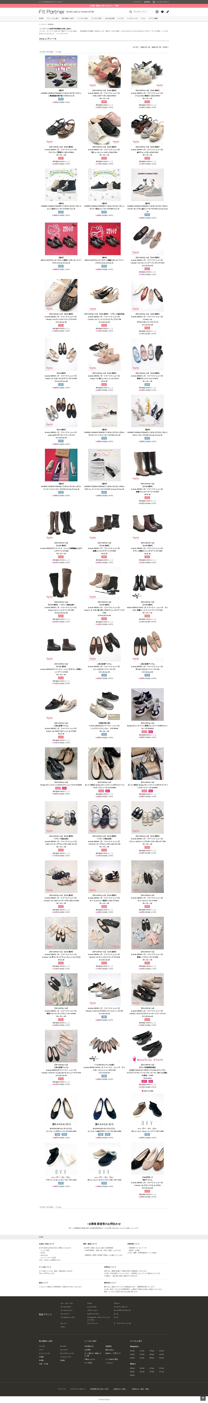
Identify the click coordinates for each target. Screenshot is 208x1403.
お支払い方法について (46, 1244)
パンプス (121, 18)
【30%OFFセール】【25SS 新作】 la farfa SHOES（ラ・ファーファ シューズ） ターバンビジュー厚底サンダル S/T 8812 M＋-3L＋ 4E (104, 899)
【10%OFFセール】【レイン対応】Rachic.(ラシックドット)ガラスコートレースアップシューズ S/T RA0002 (104, 784)
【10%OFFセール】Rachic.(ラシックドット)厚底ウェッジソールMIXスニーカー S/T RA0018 (147, 725)
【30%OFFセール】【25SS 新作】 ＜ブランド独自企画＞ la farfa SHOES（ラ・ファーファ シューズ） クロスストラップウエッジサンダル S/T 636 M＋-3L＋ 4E (104, 841)
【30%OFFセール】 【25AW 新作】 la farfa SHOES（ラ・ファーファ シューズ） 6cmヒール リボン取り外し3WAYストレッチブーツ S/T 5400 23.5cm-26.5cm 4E (104, 608)
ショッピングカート (162, 2)
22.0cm (152, 1351)
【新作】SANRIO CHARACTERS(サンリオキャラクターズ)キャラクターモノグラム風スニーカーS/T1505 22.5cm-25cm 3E (147, 207)
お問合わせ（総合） (120, 1389)
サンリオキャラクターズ (122, 1310)
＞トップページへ (62, 33)
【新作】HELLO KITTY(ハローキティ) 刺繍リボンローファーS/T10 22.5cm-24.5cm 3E (104, 260)
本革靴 (41, 1360)
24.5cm (161, 1354)
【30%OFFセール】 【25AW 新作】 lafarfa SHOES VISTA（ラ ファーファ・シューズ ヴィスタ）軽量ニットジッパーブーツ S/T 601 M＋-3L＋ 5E (147, 607)
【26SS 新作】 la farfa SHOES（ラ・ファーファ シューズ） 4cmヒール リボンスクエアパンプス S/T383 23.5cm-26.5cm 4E (61, 377)
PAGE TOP (203, 1398)
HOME (41, 18)
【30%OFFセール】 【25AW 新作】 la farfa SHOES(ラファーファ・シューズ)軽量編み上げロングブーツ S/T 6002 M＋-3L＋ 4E (61, 548)
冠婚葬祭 (109, 1346)
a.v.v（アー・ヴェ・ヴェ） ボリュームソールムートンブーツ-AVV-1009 (147, 1130)
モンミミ (64, 1323)
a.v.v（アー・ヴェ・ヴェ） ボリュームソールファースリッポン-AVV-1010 (104, 1178)
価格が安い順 (145, 47)
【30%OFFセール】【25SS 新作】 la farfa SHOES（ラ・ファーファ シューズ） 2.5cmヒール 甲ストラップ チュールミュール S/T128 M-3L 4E (61, 956)
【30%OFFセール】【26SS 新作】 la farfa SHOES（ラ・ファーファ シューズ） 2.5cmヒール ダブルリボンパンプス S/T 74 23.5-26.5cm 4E (147, 319)
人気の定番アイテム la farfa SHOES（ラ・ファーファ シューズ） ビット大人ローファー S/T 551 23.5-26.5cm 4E (104, 668)
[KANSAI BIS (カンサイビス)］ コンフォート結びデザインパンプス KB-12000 (104, 1130)
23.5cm (142, 1354)
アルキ (89, 1303)
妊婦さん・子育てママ (113, 1353)
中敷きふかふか (89, 1359)
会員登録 (147, 2)
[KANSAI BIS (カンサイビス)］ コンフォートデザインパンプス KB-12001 (61, 1130)
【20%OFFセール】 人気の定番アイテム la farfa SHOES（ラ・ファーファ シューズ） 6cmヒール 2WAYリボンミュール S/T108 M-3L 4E (61, 728)
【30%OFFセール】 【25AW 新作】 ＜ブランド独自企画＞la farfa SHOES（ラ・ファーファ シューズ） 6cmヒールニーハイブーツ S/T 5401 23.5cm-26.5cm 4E (61, 607)
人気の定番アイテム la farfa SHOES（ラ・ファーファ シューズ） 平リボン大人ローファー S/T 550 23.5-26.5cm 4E (147, 668)
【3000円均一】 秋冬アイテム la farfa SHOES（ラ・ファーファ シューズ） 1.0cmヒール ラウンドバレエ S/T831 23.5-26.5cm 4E (147, 1182)
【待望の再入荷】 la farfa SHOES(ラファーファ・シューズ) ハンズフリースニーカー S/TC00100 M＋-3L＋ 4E (104, 727)
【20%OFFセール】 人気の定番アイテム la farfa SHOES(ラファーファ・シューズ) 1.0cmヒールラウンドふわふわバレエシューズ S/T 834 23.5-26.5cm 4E (61, 1070)
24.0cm (152, 1354)
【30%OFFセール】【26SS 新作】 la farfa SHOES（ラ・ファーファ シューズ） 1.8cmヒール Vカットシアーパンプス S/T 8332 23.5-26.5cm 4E (147, 261)
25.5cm (142, 1358)
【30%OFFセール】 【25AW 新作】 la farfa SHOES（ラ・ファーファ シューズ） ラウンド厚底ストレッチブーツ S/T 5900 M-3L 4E (147, 548)
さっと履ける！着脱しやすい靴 (92, 1355)
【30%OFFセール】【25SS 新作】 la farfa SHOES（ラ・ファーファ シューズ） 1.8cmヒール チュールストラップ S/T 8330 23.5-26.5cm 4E (104, 956)
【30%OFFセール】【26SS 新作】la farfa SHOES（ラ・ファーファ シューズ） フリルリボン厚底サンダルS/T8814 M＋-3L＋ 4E (147, 94)
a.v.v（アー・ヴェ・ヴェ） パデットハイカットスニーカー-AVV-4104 (61, 1178)
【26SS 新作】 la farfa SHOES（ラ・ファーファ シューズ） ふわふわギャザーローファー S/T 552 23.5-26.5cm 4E (61, 434)
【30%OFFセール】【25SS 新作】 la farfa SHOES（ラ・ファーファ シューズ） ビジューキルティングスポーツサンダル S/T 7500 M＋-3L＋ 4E (148, 840)
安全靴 (62, 1360)
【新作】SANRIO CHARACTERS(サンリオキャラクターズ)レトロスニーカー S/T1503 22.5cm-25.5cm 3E (147, 432)
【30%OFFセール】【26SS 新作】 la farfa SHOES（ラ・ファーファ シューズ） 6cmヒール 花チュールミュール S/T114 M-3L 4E (104, 377)
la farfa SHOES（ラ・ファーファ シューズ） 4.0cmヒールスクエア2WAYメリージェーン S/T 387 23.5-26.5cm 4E (104, 1010)
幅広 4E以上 (110, 1350)
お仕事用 (87, 1350)
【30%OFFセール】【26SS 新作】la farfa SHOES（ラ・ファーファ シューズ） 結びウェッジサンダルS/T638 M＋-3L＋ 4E (147, 151)
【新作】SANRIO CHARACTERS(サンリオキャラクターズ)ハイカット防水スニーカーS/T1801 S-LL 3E (61, 206)
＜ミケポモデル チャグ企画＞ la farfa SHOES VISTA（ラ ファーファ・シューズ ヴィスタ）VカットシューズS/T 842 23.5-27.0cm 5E (104, 1069)
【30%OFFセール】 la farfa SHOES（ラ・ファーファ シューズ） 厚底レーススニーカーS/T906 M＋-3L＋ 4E (147, 956)
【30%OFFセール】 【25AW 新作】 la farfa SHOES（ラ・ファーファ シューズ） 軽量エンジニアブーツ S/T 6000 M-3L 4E (104, 548)
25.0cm (132, 1358)
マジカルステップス (67, 1317)
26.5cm (161, 1358)
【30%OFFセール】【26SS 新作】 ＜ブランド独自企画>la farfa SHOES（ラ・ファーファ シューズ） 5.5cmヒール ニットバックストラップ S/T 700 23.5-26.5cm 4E (104, 318)
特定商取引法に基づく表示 (99, 1389)
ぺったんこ (109, 1363)
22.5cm (161, 1351)
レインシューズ (44, 1353)
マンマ (116, 1317)
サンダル (63, 1346)
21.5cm (142, 1351)
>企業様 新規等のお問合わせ (104, 1223)
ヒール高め (88, 1363)
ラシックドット (92, 1323)
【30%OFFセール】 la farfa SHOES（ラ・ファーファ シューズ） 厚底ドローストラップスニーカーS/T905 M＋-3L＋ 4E (61, 1012)
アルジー (117, 1303)
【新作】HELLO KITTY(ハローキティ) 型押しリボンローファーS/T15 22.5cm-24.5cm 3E (61, 260)
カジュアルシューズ (67, 1353)
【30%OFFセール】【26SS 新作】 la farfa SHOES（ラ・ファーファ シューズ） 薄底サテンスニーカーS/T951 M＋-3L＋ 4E (147, 377)
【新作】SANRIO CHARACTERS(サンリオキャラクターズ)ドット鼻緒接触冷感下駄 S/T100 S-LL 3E (61, 93)
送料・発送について (90, 1244)
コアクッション (92, 1310)
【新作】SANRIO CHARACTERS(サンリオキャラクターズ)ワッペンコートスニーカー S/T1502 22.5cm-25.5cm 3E (61, 486)
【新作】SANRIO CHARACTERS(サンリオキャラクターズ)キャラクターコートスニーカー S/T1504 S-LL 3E (104, 432)
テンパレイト (65, 1314)
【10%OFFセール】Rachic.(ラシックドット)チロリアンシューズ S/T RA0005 (61, 783)
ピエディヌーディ (93, 1314)
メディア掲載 (153, 18)
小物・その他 (43, 1364)
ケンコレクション (67, 1310)
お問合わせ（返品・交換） (141, 1389)
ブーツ (41, 1350)
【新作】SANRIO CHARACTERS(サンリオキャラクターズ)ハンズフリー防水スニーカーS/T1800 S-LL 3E (104, 206)
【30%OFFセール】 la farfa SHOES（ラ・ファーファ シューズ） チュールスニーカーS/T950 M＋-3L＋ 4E (147, 899)
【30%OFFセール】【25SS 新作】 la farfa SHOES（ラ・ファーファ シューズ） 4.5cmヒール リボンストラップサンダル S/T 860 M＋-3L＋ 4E (61, 899)
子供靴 (41, 1357)
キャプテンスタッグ (120, 1307)
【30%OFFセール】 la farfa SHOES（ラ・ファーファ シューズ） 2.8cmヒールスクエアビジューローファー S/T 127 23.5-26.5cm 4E (147, 1012)
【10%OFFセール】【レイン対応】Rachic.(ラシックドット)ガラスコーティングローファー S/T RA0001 (147, 784)
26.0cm (152, 1358)
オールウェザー (66, 1307)
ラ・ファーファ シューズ (122, 1323)
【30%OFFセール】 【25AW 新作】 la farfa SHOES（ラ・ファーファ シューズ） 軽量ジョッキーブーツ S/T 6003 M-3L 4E (147, 489)
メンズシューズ (132, 18)
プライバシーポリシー (78, 1389)
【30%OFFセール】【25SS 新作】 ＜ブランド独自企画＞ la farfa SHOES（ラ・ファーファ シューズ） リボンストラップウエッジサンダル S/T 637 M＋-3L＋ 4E (61, 841)
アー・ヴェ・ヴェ (67, 1303)
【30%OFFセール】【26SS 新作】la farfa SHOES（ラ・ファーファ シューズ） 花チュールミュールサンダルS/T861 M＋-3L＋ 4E (104, 151)
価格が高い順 (156, 47)
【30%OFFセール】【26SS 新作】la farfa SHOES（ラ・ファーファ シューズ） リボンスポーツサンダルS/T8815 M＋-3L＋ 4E (104, 94)
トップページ (43, 24)
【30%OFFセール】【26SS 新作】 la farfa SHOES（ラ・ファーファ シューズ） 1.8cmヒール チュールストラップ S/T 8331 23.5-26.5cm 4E (61, 318)
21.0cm (132, 1351)
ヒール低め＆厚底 (112, 1359)
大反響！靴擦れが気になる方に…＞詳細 (104, 6)
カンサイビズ (91, 1307)
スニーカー (64, 1350)
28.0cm (132, 1375)
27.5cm (161, 1371)
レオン (63, 1327)
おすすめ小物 (109, 18)
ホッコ (116, 1314)
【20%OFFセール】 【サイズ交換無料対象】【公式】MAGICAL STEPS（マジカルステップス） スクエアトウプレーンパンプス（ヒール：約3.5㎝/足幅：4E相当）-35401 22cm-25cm (147, 1071)
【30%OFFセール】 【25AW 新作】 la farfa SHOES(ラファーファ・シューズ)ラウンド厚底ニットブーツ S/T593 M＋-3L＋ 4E (61, 669)
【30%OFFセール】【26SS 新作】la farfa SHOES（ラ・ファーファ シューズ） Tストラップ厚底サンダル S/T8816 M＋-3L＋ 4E (61, 151)
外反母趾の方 (89, 1346)
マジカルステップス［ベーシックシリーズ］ (98, 1319)
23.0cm (132, 1354)
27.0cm (152, 1371)
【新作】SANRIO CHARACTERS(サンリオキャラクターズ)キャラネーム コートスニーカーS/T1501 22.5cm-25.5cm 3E (104, 486)
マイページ (137, 2)
